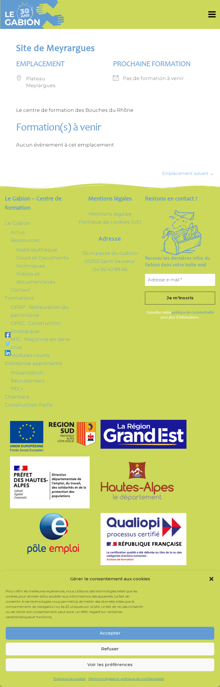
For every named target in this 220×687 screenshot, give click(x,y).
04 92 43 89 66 (110, 269)
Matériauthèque (36, 250)
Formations (19, 298)
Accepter (110, 633)
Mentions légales (110, 214)
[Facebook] (8, 334)
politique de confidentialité (193, 313)
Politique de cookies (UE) (109, 222)
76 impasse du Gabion (110, 253)
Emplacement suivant (188, 173)
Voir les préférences (110, 664)
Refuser (110, 648)
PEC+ (17, 389)
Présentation (27, 373)
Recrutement (28, 381)
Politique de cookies (69, 678)
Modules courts (30, 355)
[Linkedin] (8, 353)
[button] (211, 579)
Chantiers (17, 397)
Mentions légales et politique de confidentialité (126, 678)
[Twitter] (8, 343)
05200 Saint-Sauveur (110, 261)
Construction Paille (29, 405)
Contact (20, 290)
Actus (18, 232)
